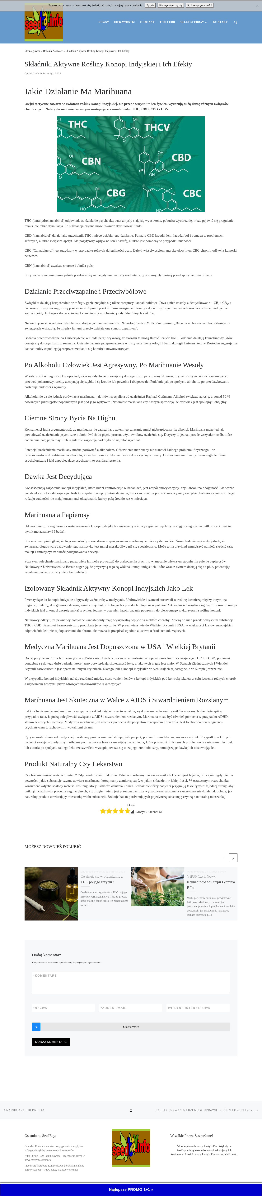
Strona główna (32, 50)
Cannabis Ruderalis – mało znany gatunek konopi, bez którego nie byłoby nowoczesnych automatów (54, 1148)
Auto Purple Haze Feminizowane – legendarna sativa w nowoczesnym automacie (55, 1157)
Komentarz (45, 975)
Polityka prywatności (199, 5)
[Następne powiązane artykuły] (233, 857)
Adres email (113, 1008)
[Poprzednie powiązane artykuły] (223, 857)
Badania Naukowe (53, 50)
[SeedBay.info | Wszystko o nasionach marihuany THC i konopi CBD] (44, 21)
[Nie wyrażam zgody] (257, 6)
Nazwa (40, 1008)
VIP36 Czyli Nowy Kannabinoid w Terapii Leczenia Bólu (211, 881)
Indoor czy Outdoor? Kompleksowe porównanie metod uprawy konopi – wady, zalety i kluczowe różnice (54, 1167)
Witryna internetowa (189, 1008)
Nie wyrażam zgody (170, 5)
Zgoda (150, 5)
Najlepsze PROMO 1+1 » (131, 1189)
